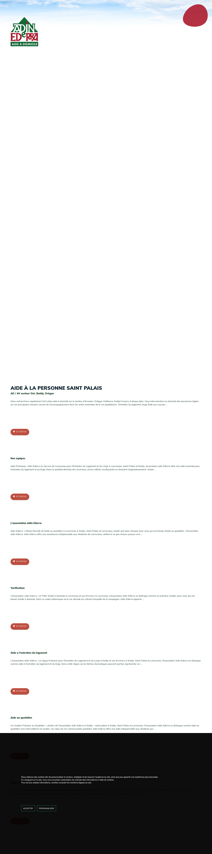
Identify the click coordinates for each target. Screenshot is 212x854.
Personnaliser (46, 808)
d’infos (21, 431)
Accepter (28, 808)
